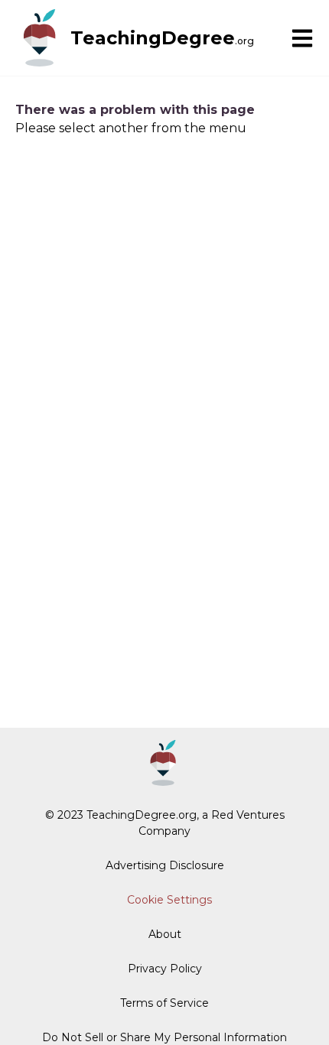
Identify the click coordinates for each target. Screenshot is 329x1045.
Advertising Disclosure (165, 865)
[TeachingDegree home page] (39, 38)
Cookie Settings (169, 900)
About (164, 934)
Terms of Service (164, 1003)
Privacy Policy (165, 968)
